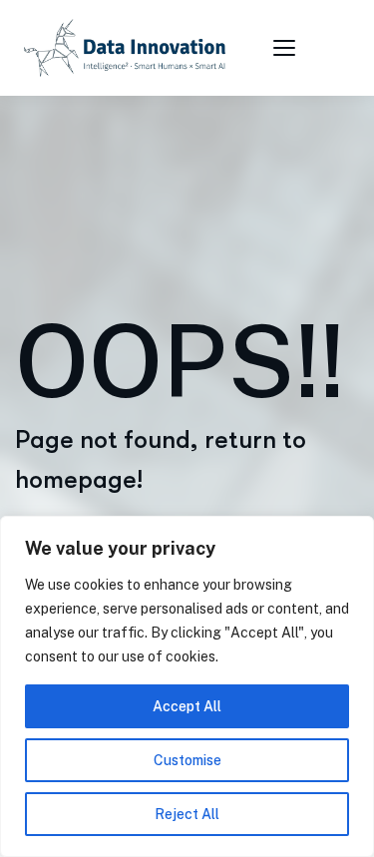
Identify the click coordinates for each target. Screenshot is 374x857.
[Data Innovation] (124, 48)
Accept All (187, 706)
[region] (187, 686)
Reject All (187, 814)
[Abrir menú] (287, 48)
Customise (187, 760)
